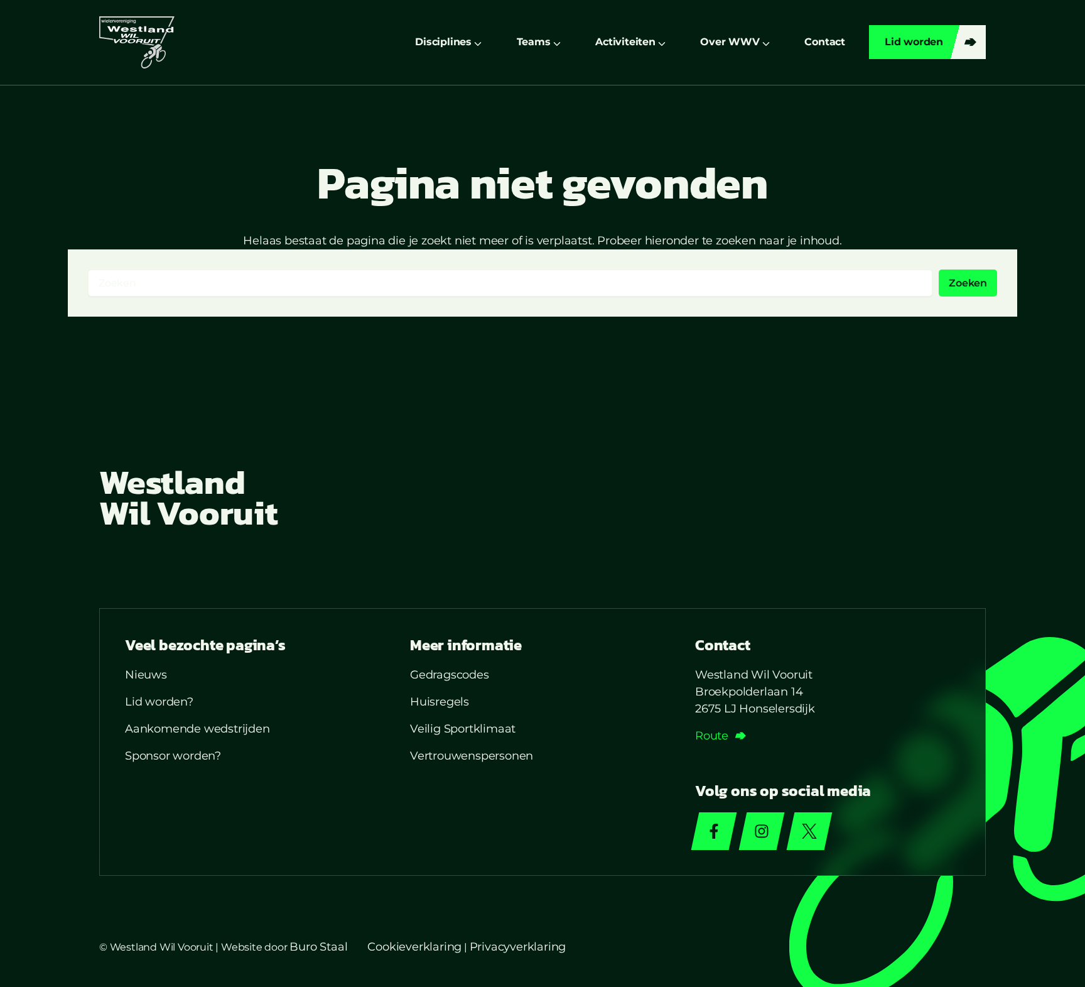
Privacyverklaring (518, 947)
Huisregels (439, 702)
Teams (534, 42)
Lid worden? (159, 702)
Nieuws (146, 675)
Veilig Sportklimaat (463, 729)
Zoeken (968, 283)
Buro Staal (318, 947)
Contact (824, 42)
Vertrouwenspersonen (471, 756)
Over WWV (729, 42)
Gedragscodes (449, 675)
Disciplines (443, 42)
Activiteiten (625, 42)
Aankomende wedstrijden (197, 729)
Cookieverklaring (414, 947)
